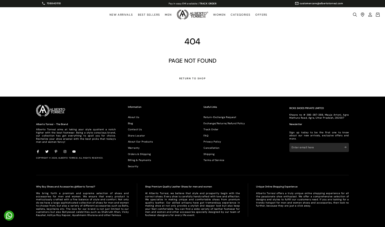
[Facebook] (38, 152)
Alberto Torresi (68, 158)
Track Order (211, 129)
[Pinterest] (56, 152)
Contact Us (135, 129)
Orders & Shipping (139, 154)
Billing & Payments (139, 160)
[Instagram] (65, 152)
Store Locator (136, 135)
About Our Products (140, 141)
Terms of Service (214, 160)
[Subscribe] (346, 147)
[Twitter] (47, 152)
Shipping (209, 154)
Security (133, 166)
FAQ (206, 135)
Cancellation (211, 148)
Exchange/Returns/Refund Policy (224, 123)
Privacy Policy (212, 141)
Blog (130, 123)
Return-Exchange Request (220, 117)
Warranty (134, 148)
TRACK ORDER (208, 3)
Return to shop (192, 78)
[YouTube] (74, 152)
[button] (355, 14)
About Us (133, 117)
